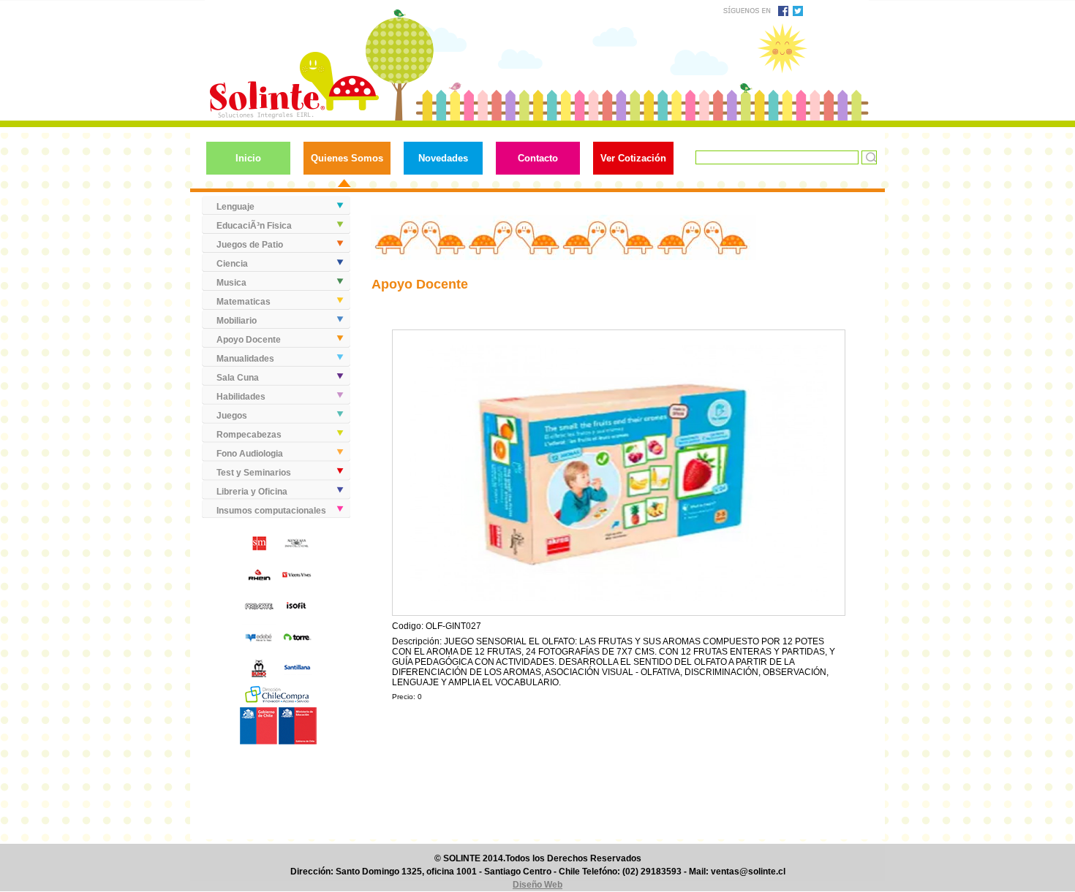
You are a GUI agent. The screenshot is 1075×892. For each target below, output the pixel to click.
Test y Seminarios (253, 473)
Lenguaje (235, 207)
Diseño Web (537, 885)
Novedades (443, 158)
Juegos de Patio (249, 245)
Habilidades (240, 397)
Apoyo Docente (248, 340)
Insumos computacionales (271, 511)
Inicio (248, 158)
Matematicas (243, 302)
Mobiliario (236, 321)
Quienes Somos (347, 158)
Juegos (231, 416)
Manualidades (245, 359)
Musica (231, 283)
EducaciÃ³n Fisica (254, 226)
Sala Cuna (237, 378)
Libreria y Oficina (251, 492)
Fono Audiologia (249, 454)
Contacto (538, 158)
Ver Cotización (633, 158)
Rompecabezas (249, 435)
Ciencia (232, 264)
